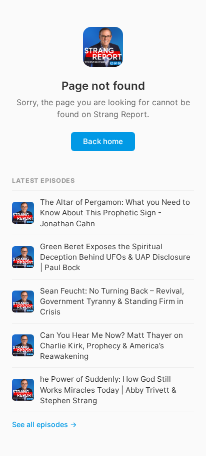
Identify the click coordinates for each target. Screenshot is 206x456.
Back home (103, 141)
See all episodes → (44, 424)
